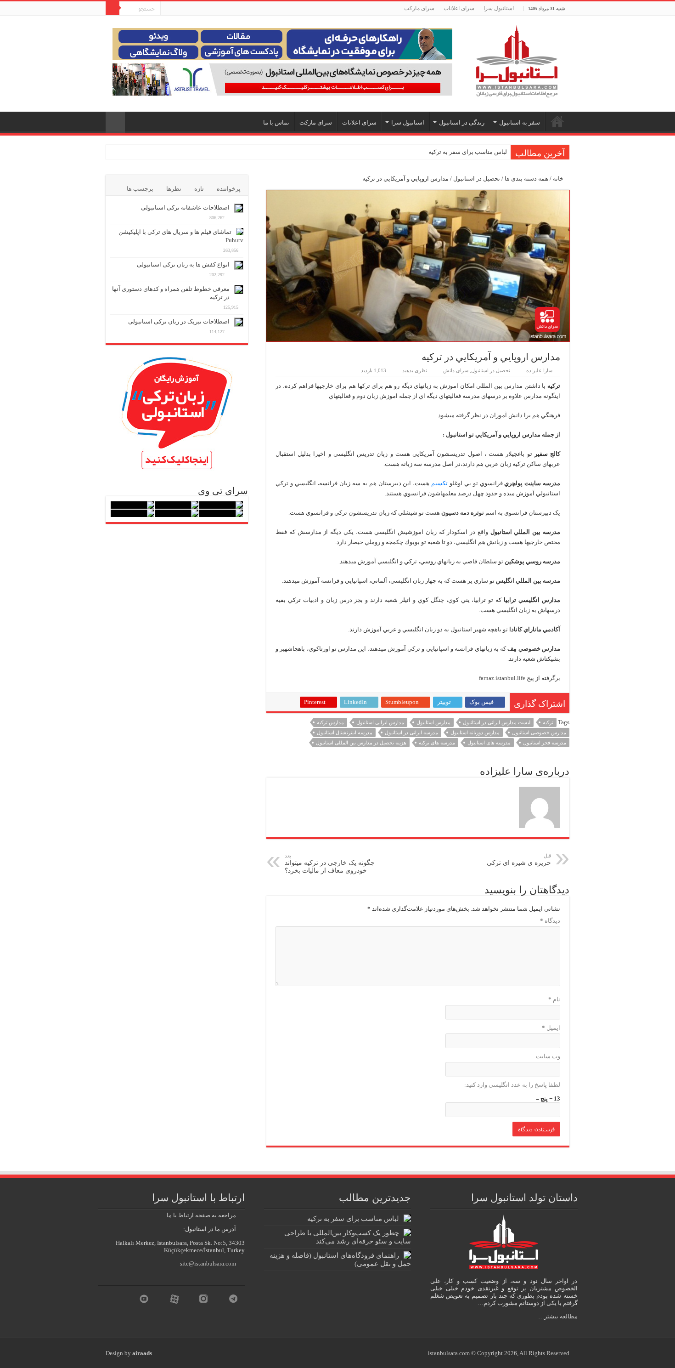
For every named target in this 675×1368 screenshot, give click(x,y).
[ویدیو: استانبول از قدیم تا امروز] (221, 505)
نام (554, 999)
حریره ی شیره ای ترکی (519, 859)
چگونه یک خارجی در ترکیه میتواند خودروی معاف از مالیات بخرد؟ (330, 863)
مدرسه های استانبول (489, 742)
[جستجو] (112, 8)
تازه (199, 188)
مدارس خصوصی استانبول (539, 732)
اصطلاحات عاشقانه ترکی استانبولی (185, 207)
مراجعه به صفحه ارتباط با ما (201, 1215)
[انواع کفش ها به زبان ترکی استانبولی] (238, 265)
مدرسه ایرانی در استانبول (411, 732)
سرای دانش (455, 370)
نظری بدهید (414, 370)
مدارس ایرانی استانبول (380, 722)
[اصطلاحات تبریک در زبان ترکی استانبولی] (238, 322)
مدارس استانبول (433, 722)
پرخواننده (229, 188)
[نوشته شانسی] (115, 122)
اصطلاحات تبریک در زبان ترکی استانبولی (179, 321)
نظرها (173, 188)
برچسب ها (140, 188)
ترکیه (548, 722)
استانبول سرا (499, 8)
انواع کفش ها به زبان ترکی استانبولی (183, 264)
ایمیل (551, 1027)
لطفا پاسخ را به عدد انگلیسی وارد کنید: (512, 1084)
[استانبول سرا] (516, 59)
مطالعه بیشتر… (558, 1316)
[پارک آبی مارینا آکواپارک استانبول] (177, 505)
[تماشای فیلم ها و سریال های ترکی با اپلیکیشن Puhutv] (239, 231)
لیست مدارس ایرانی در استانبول (496, 722)
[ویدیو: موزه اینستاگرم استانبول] (132, 513)
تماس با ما (276, 122)
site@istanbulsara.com (208, 1263)
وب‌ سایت (548, 1056)
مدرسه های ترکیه (437, 742)
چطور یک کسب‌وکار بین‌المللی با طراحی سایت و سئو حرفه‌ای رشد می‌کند (347, 1237)
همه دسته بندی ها (526, 178)
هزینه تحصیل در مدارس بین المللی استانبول (361, 742)
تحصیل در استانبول (476, 178)
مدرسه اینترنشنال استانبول (344, 732)
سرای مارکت (419, 8)
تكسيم (439, 483)
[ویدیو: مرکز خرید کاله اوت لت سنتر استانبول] (221, 513)
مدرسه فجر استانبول (544, 742)
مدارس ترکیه (330, 722)
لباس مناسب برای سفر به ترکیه (467, 151)
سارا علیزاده (539, 370)
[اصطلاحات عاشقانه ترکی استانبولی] (238, 208)
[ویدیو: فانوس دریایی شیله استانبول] (132, 505)
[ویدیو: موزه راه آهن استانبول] (177, 513)
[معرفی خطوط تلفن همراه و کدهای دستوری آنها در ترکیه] (238, 289)
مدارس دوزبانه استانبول (475, 732)
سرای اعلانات (459, 8)
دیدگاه (550, 920)
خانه (559, 178)
